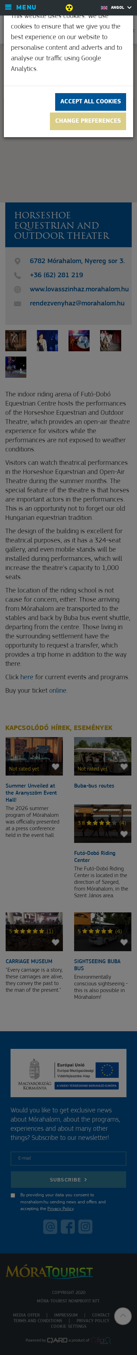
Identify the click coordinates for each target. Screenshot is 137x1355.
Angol (118, 8)
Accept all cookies (90, 102)
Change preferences (88, 121)
